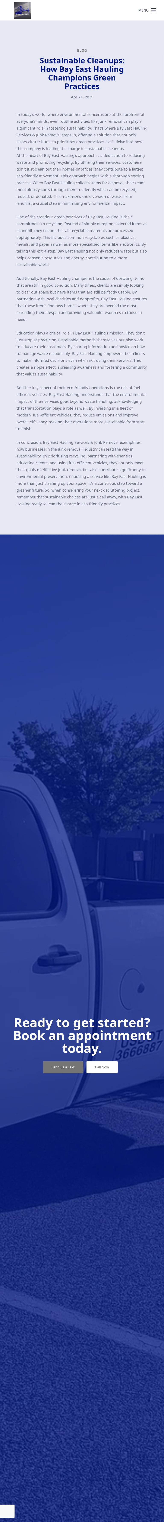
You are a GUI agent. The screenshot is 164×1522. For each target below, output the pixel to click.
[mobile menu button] (154, 10)
